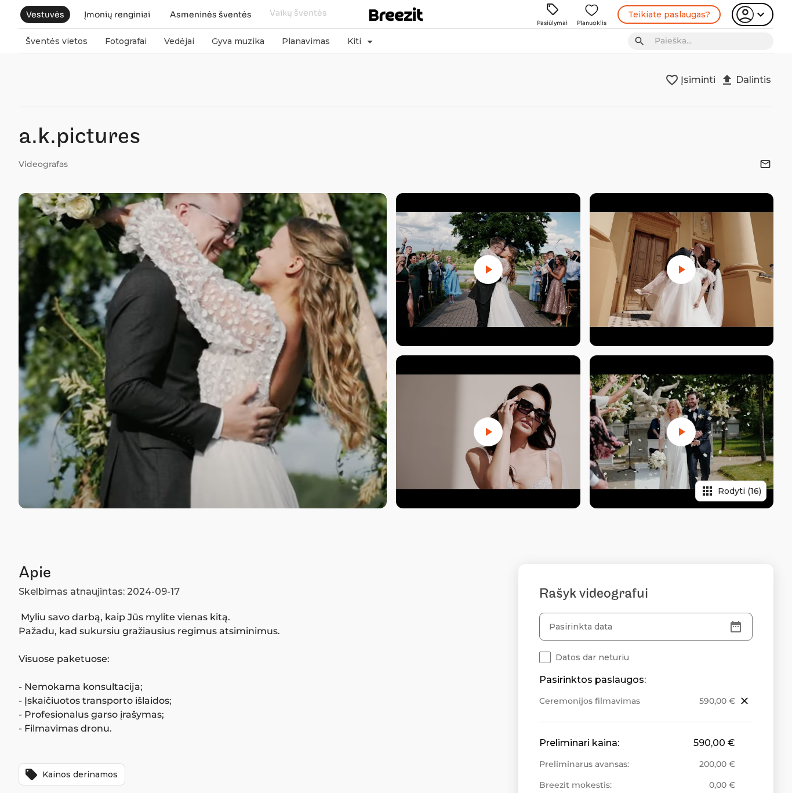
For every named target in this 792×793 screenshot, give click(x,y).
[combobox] (711, 41)
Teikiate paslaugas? (669, 14)
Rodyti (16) (730, 491)
